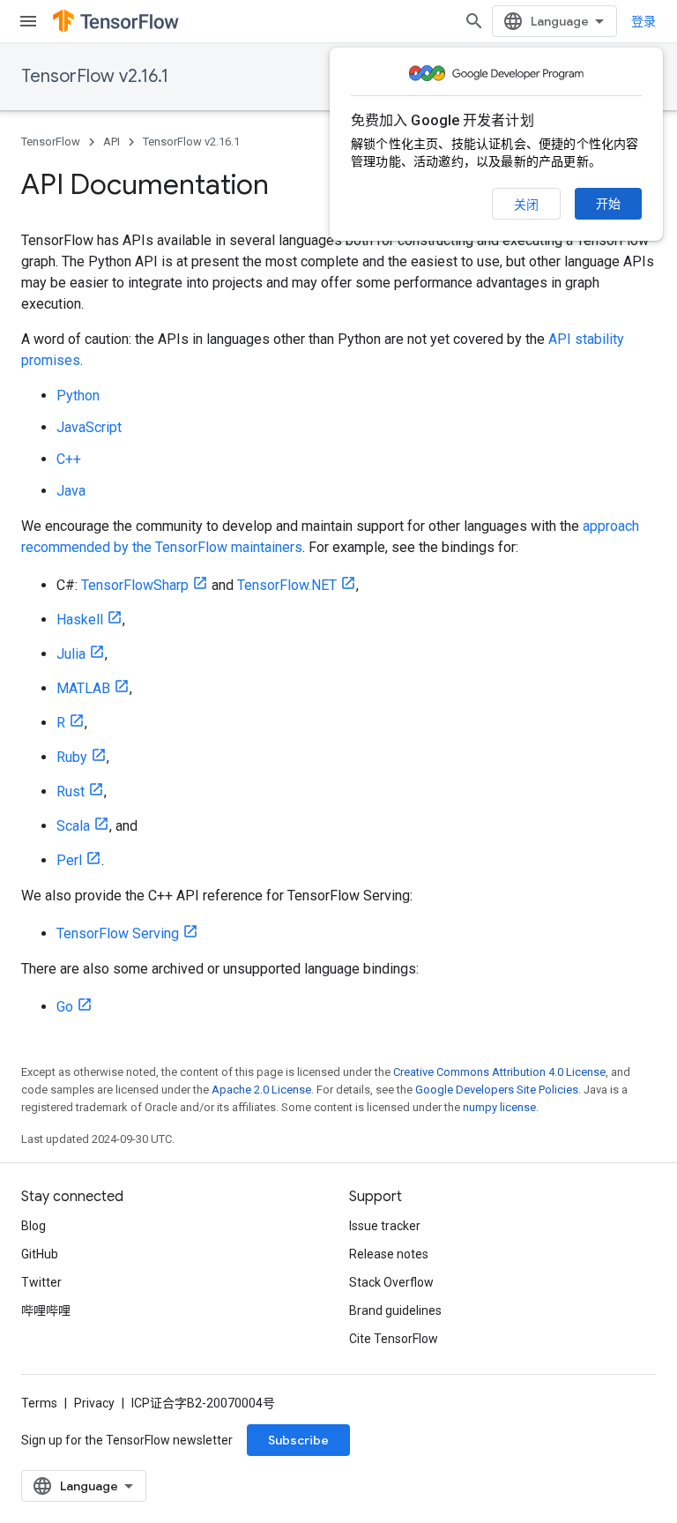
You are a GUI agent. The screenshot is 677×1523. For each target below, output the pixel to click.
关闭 (526, 205)
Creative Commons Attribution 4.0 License (499, 1072)
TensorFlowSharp (135, 585)
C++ (68, 459)
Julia (71, 654)
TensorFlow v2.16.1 (94, 76)
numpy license (499, 1107)
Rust (70, 791)
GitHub (39, 1254)
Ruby (71, 757)
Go (64, 1006)
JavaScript (89, 427)
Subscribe (298, 1440)
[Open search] (474, 21)
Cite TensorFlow (393, 1339)
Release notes (388, 1254)
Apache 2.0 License (261, 1089)
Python (78, 395)
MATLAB (83, 688)
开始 (608, 204)
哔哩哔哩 (46, 1310)
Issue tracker (384, 1226)
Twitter (41, 1282)
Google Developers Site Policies (496, 1089)
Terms (39, 1403)
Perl (69, 860)
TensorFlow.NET (287, 585)
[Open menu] (28, 21)
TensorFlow (50, 141)
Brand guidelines (395, 1310)
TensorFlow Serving (117, 933)
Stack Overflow (391, 1282)
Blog (33, 1226)
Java (71, 490)
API (111, 141)
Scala (73, 825)
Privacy (94, 1403)
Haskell (79, 619)
